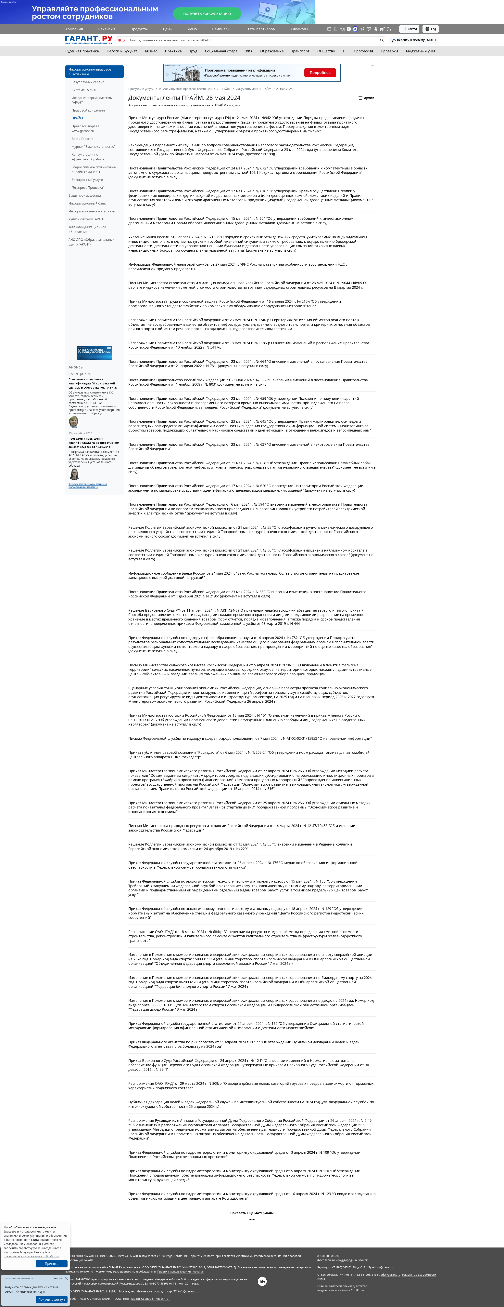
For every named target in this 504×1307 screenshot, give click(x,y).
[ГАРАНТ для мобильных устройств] (336, 29)
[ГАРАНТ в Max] (355, 29)
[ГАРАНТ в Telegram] (362, 29)
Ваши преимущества (85, 195)
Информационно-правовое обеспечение (90, 71)
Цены (167, 29)
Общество (326, 51)
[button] (414, 40)
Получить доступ (51, 1299)
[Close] (67, 1278)
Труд (193, 51)
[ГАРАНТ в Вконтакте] (342, 29)
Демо (192, 29)
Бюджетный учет (420, 51)
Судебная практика (82, 51)
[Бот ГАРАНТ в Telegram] (369, 29)
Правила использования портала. (180, 1271)
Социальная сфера (221, 51)
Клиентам (299, 29)
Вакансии (106, 29)
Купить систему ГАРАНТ (87, 219)
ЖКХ (248, 51)
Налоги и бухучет (122, 51)
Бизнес (151, 51)
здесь (236, 105)
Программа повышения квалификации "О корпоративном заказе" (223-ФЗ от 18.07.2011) (94, 443)
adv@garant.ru (390, 1274)
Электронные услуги (87, 180)
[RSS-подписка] (389, 29)
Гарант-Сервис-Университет (150, 1298)
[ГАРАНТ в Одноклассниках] (375, 29)
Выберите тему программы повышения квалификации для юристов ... (88, 485)
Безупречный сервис (88, 82)
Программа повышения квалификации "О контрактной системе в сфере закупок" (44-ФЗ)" (94, 383)
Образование (272, 51)
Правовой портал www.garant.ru (85, 128)
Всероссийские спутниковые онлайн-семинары (94, 169)
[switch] (121, 40)
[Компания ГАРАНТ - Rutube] (382, 29)
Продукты (139, 29)
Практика (173, 51)
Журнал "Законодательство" (94, 146)
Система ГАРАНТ (84, 90)
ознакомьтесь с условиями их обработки (31, 1256)
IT (344, 51)
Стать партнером (260, 29)
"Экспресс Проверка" (88, 187)
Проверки (389, 51)
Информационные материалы (92, 211)
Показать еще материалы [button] (252, 1213)
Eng (433, 29)
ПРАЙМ (77, 118)
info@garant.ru (188, 1291)
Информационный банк (87, 203)
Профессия (363, 51)
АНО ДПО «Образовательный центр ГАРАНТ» (91, 242)
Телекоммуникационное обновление (87, 229)
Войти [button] (412, 29)
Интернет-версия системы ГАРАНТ (92, 100)
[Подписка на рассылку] (329, 29)
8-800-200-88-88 (328, 1256)
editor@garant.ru (383, 1267)
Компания (74, 29)
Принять (51, 1263)
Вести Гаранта (83, 139)
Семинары (221, 29)
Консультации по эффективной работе (88, 156)
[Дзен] (349, 29)
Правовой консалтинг (89, 110)
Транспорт (300, 51)
